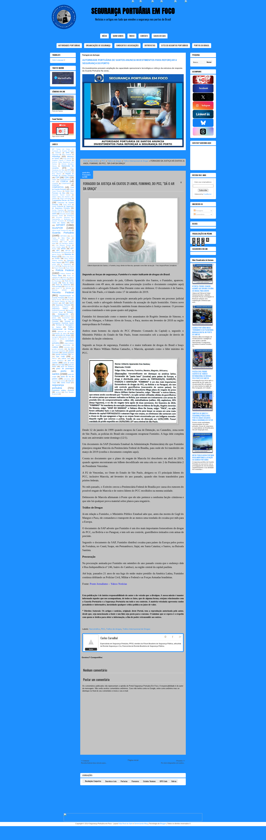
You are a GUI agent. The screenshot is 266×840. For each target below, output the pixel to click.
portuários (67, 379)
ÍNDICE (132, 35)
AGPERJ (58, 152)
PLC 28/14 (55, 266)
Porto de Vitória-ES (63, 285)
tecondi (58, 392)
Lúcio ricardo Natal (58, 247)
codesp (55, 347)
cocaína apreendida (63, 345)
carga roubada (69, 343)
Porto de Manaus (60, 279)
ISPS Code (163, 781)
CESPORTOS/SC (65, 179)
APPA (67, 152)
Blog (165, 636)
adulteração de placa (59, 333)
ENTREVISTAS (149, 45)
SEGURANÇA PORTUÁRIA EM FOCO (133, 11)
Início (104, 35)
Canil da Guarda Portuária (63, 188)
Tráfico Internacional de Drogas (136, 161)
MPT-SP (68, 250)
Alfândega (56, 156)
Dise (69, 212)
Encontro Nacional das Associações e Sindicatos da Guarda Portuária (63, 219)
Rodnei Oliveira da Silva (63, 301)
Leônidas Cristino (58, 240)
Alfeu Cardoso (66, 154)
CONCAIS (55, 185)
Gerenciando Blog (141, 824)
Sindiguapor (56, 316)
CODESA (64, 181)
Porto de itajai (56, 286)
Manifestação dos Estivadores (61, 252)
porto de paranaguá (65, 368)
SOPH (71, 303)
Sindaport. (70, 312)
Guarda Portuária (63, 232)
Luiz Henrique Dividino (66, 243)
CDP (57, 178)
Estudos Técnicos (149, 781)
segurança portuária (58, 386)
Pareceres (135, 781)
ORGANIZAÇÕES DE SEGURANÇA (98, 45)
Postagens (199, 210)
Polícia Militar (57, 275)
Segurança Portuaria (63, 305)
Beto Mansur (56, 173)
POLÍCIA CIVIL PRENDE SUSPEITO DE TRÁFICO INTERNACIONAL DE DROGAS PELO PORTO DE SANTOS (201, 375)
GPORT (60, 225)
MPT (58, 250)
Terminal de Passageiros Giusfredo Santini (63, 322)
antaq (72, 333)
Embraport (70, 215)
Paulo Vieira (70, 268)
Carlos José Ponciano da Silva (63, 192)
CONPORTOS (58, 187)
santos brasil (65, 382)
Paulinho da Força (68, 266)
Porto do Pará (69, 286)
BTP (68, 170)
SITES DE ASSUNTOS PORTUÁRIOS (174, 45)
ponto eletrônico (57, 360)
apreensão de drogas (63, 335)
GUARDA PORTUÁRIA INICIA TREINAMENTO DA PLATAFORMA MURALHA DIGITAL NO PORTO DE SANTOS (202, 331)
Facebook (173, 636)
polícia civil (66, 358)
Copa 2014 (67, 204)
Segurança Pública (60, 308)
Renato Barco (69, 299)
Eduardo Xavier (57, 215)
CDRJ (66, 178)
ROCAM (68, 288)
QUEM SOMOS (118, 35)
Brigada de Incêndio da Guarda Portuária (63, 174)
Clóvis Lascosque (65, 198)
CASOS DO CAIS (160, 35)
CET (53, 181)
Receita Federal (63, 292)
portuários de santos (58, 381)
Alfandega (55, 154)
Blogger (163, 824)
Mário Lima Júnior (68, 256)
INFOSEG (63, 236)
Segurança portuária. (59, 310)
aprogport (55, 337)
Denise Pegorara (58, 210)
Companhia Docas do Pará (63, 200)
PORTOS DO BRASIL (201, 45)
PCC (103, 161)
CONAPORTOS (66, 183)
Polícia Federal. (66, 273)
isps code (60, 356)
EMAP (54, 214)
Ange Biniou (67, 158)
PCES (54, 264)
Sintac (54, 318)
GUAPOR (57, 228)
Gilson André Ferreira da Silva (61, 230)
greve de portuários (58, 351)
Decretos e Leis (111, 781)
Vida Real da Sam (125, 824)
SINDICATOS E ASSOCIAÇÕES (127, 45)
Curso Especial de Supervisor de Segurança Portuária (63, 207)
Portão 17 (59, 288)
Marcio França (56, 254)
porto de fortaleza (67, 366)
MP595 (63, 248)
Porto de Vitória (68, 283)
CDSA (54, 179)
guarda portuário (61, 354)
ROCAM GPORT (59, 290)
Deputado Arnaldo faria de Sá (63, 211)
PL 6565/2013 (66, 264)
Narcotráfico (94, 161)
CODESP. (55, 183)
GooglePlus (180, 636)
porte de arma (68, 363)
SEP (63, 303)
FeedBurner (208, 194)
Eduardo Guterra (65, 214)
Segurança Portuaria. (60, 307)
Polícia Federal (65, 270)
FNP (72, 223)
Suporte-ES (66, 318)
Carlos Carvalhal (109, 638)
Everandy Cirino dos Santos (63, 221)
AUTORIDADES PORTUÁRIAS (69, 45)
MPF (72, 248)
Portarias (124, 781)
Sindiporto (67, 316)
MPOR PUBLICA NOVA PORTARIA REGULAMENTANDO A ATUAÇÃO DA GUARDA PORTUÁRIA (203, 457)
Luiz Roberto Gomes (63, 245)
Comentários (199, 214)
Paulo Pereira (58, 268)
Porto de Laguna (68, 277)
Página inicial (133, 760)
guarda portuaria (68, 352)
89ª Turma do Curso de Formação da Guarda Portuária (63, 150)
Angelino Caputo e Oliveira (61, 160)
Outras (173, 781)
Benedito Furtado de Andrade (61, 172)
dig (69, 349)
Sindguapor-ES (63, 314)
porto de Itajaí (59, 365)
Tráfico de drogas (114, 161)
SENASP (55, 303)
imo (72, 354)
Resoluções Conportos (93, 781)
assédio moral (66, 337)
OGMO (57, 258)
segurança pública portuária (63, 390)
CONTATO (144, 35)
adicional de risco (64, 331)
